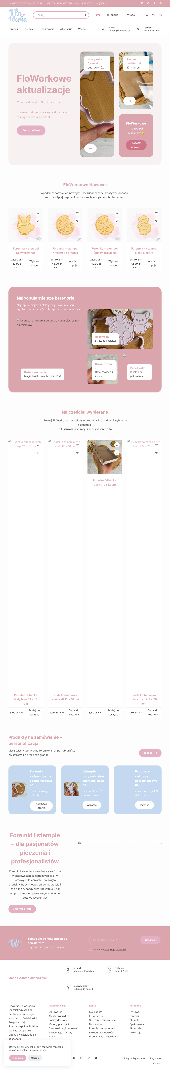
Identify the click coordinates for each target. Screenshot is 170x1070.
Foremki (13, 29)
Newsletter (95, 1024)
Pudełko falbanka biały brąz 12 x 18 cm (26, 699)
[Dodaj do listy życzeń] (38, 213)
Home (97, 14)
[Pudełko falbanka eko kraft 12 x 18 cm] (65, 564)
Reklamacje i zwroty (60, 1032)
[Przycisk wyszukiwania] (85, 15)
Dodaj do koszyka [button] (34, 712)
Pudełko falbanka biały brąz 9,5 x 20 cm (144, 699)
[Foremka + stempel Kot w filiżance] (25, 225)
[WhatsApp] (161, 3)
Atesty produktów (59, 1016)
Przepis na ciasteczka (102, 1028)
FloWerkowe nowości (101, 1032)
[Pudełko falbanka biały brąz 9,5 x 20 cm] (144, 564)
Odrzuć (35, 1058)
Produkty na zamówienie (103, 1036)
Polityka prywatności (135, 1058)
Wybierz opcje (34, 263)
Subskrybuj (150, 940)
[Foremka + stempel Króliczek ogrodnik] (65, 225)
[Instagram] (142, 3)
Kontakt (157, 1063)
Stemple (29, 29)
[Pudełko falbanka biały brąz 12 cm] (104, 457)
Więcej (100, 3)
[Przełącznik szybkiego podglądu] (38, 220)
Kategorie (112, 14)
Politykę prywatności (115, 949)
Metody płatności (59, 1024)
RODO (52, 1036)
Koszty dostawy (58, 1020)
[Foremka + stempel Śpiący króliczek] (104, 225)
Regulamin (156, 1058)
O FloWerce (55, 1011)
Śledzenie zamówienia (102, 1020)
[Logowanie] (147, 15)
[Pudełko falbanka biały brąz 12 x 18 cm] (25, 564)
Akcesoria (66, 29)
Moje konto (95, 1011)
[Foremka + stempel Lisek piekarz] (144, 225)
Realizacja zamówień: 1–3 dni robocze (69, 3)
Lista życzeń (96, 1016)
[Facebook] (148, 3)
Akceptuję (17, 1058)
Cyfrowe (134, 1011)
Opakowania (47, 29)
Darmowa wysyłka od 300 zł (25, 3)
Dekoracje (135, 1032)
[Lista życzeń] (153, 15)
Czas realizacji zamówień (63, 1028)
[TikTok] (154, 3)
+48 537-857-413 (152, 30)
